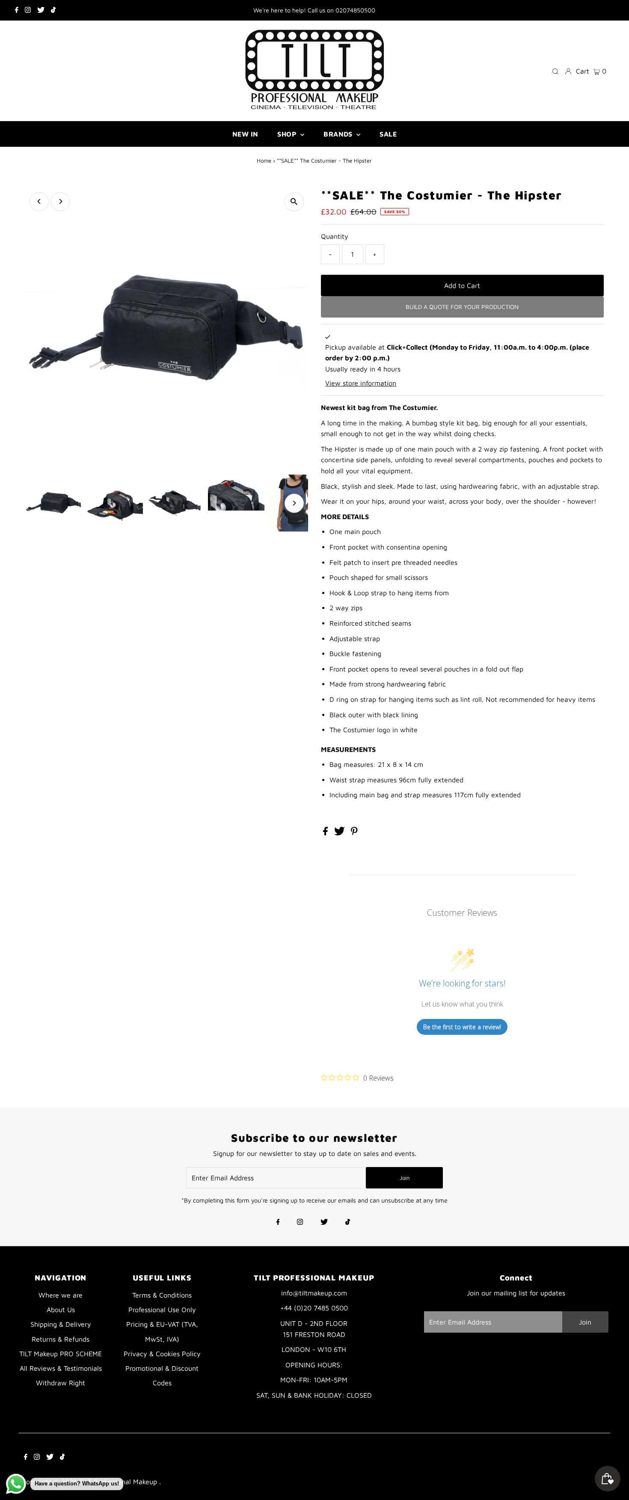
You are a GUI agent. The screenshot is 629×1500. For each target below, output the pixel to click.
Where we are (61, 1295)
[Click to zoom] (294, 201)
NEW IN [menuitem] (245, 134)
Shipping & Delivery (60, 1324)
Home (264, 160)
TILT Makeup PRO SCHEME (60, 1353)
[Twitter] (41, 10)
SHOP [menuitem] (287, 134)
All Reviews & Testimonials (61, 1368)
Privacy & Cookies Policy (162, 1353)
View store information (360, 383)
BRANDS (338, 134)
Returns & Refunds (60, 1339)
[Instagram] (28, 10)
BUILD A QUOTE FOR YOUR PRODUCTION (462, 306)
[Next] (60, 201)
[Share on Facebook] (326, 833)
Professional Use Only (162, 1309)
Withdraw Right (60, 1383)
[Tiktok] (53, 10)
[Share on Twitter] (340, 833)
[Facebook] (17, 10)
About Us (61, 1309)
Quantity (334, 236)
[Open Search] (555, 71)
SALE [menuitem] (388, 134)
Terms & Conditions (162, 1295)
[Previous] (39, 201)
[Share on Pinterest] (354, 833)
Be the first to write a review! (462, 1027)
